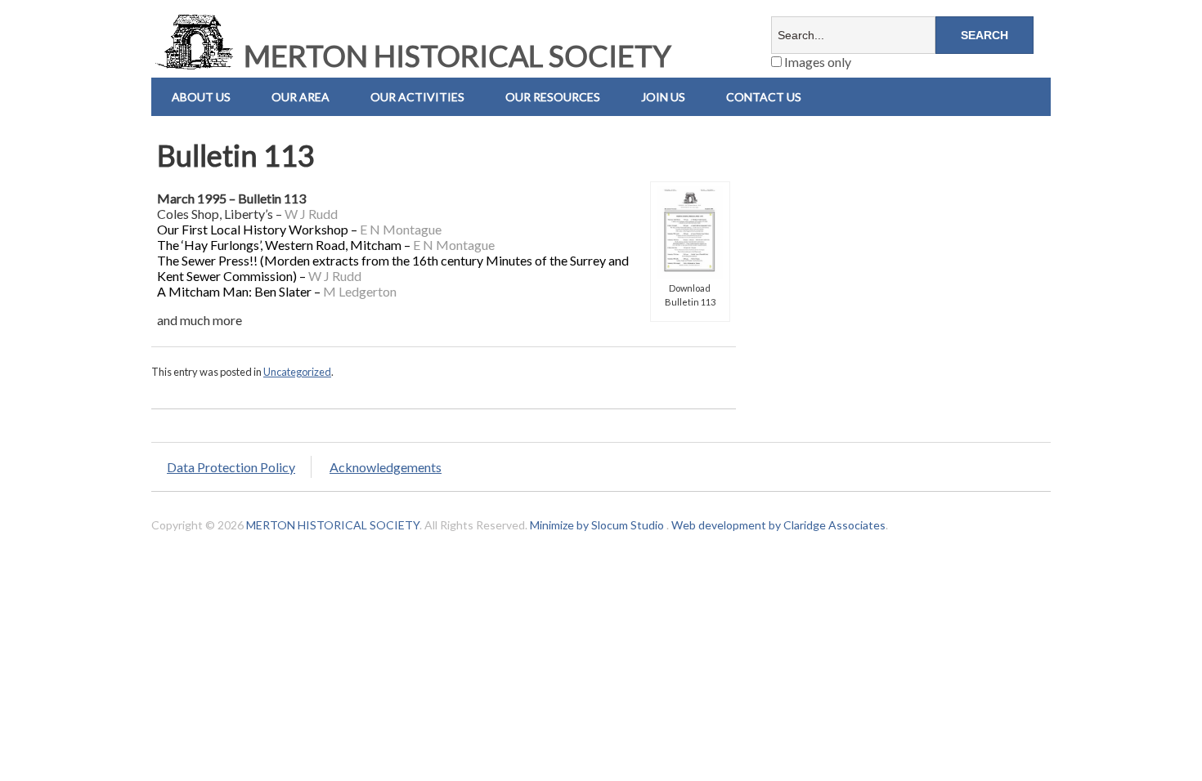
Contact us (763, 97)
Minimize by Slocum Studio (597, 525)
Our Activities (417, 97)
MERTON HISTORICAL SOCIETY (454, 56)
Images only (816, 61)
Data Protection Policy (231, 467)
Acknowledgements (386, 467)
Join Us (663, 97)
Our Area (300, 97)
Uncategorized (297, 371)
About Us (201, 97)
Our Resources (552, 97)
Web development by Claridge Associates (778, 525)
